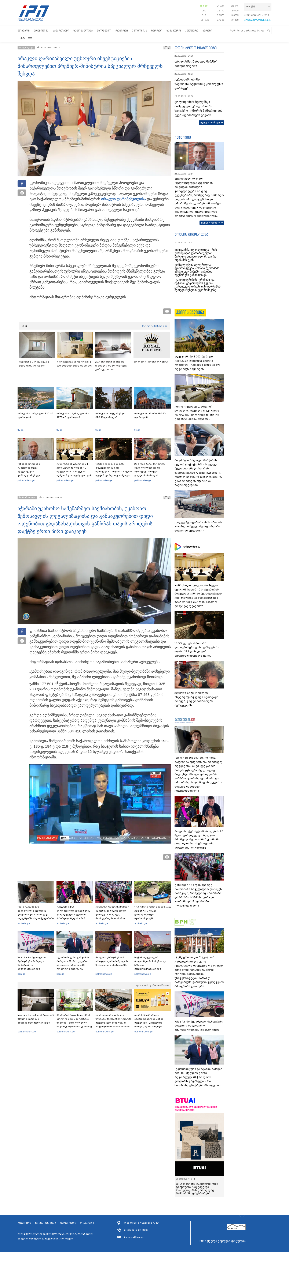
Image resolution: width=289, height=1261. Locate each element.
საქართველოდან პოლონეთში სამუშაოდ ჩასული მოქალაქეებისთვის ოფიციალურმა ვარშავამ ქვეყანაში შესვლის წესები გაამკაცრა (151, 969)
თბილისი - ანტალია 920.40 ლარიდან (35, 415)
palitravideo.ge (26, 480)
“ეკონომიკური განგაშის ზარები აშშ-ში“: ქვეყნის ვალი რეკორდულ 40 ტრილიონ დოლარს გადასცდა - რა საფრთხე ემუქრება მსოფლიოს (73, 967)
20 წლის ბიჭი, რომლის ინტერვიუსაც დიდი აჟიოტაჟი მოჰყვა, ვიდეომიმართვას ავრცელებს (149, 471)
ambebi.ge (24, 923)
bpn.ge (204, 5)
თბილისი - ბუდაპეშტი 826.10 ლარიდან (110, 415)
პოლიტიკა (41, 30)
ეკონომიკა (139, 30)
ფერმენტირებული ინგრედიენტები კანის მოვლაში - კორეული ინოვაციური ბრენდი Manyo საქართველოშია (150, 1023)
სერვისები (68, 1219)
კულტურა (191, 30)
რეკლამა (87, 1219)
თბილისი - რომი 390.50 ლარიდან (149, 415)
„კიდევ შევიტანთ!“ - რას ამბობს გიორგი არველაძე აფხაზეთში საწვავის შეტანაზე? (198, 526)
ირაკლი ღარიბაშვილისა (123, 199)
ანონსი (207, 30)
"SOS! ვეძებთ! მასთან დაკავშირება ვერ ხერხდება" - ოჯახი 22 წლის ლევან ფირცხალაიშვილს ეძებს (113, 471)
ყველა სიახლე (210, 122)
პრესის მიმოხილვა (191, 234)
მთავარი (24, 30)
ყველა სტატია (210, 222)
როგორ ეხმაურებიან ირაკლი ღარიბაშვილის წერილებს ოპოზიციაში (111, 961)
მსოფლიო (104, 30)
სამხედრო (174, 30)
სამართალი (61, 30)
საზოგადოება (83, 30)
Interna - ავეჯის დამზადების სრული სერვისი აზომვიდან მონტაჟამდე (36, 1019)
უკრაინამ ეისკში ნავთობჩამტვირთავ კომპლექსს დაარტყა (199, 84)
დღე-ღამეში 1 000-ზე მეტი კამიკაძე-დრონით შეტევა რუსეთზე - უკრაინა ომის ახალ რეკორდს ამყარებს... (197, 363)
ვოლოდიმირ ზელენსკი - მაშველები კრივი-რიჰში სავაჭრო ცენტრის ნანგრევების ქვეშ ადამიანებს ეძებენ (199, 108)
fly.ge (20, 429)
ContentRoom (161, 985)
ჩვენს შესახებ (45, 1219)
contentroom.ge (27, 1031)
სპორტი (156, 30)
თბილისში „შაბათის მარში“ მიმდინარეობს (196, 64)
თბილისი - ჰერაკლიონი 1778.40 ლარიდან (72, 415)
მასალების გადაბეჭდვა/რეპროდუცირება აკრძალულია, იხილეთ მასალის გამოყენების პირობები (55, 1233)
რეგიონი (122, 30)
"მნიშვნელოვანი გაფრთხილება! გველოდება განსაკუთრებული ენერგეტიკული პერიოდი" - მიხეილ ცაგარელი (36, 473)
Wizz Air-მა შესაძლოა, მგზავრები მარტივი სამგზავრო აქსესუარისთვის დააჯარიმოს (32, 965)
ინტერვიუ (183, 137)
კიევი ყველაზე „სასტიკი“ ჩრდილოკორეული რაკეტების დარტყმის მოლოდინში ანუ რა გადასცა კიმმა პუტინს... (197, 413)
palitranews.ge (103, 973)
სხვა (23, 38)
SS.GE (25, 325)
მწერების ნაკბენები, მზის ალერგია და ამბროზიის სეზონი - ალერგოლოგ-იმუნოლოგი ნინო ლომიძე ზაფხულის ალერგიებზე (74, 1023)
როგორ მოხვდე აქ (155, 325)
